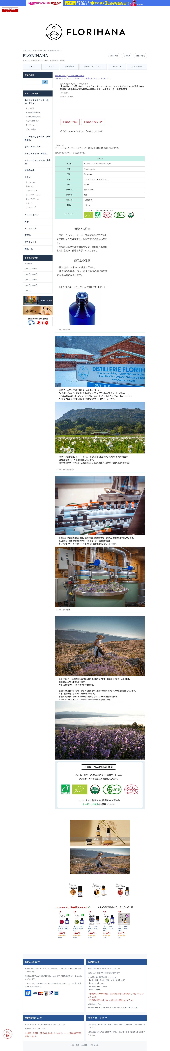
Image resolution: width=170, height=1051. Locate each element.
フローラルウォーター (76, 76)
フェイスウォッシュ (33, 195)
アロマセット (31, 228)
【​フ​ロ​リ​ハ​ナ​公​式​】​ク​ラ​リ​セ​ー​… (123, 929)
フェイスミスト (31, 190)
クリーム (29, 203)
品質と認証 (69, 67)
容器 (27, 222)
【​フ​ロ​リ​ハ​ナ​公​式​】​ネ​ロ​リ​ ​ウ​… (78, 929)
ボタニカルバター (33, 147)
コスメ (28, 177)
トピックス (117, 67)
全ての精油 (30, 108)
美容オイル (30, 186)
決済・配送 (114, 56)
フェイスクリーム (32, 199)
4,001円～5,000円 (31, 285)
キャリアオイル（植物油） (37, 153)
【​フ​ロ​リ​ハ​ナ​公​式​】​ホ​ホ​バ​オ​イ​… (108, 929)
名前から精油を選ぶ (33, 112)
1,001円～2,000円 (31, 269)
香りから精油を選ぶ (33, 117)
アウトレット (31, 242)
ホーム (31, 67)
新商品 (28, 235)
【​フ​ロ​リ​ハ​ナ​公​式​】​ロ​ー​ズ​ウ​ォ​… (63, 929)
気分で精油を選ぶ (32, 121)
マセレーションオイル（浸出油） (38, 162)
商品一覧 (29, 249)
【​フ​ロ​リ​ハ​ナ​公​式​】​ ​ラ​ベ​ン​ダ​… (93, 929)
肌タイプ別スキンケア (93, 67)
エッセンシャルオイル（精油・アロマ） (37, 101)
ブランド (50, 67)
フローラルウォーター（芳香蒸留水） (38, 138)
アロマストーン (32, 215)
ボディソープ (31, 207)
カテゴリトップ (60, 76)
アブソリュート (31, 125)
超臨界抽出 (30, 170)
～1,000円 (28, 263)
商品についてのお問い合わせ (73, 131)
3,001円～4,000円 (31, 280)
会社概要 (127, 56)
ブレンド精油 (31, 129)
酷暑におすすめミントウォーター (98, 78)
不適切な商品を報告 (95, 131)
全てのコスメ (31, 182)
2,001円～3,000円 (31, 274)
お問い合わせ (140, 56)
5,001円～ (28, 291)
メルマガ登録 (137, 67)
